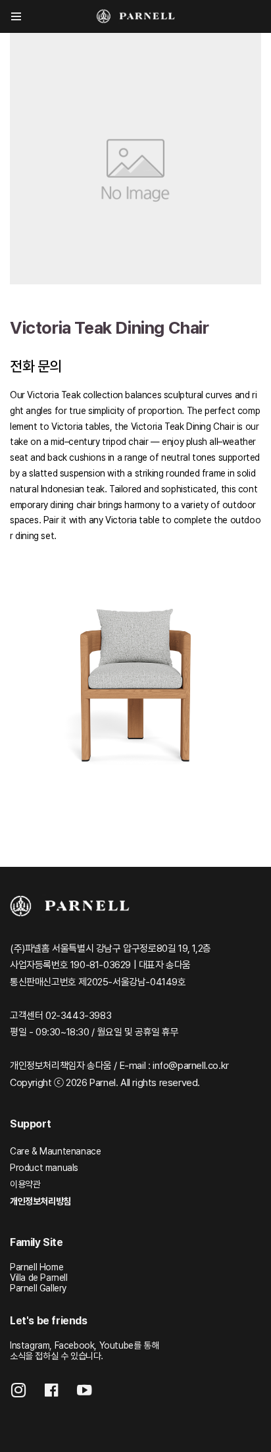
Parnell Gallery (38, 1288)
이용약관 (25, 1184)
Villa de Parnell (39, 1277)
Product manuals (44, 1167)
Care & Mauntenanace (55, 1151)
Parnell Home (36, 1267)
